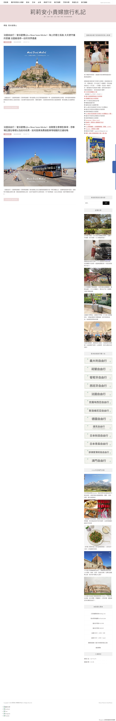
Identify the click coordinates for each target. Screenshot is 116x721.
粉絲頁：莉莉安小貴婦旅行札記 (94, 122)
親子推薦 (57, 2)
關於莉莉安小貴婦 (17, 2)
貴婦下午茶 (47, 2)
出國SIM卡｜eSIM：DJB (98, 633)
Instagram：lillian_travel (93, 120)
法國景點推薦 (8, 42)
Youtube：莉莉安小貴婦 (92, 129)
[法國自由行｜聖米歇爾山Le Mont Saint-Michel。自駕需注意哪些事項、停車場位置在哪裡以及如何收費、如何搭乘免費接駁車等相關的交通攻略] (40, 162)
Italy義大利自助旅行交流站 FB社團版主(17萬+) (99, 113)
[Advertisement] (37, 120)
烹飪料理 (66, 2)
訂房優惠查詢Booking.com (98, 613)
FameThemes (109, 702)
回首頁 (6, 2)
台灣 (39, 2)
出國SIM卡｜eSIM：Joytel (98, 638)
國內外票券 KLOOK (98, 623)
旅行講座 (84, 2)
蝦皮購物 (98, 647)
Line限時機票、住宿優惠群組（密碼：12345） (99, 126)
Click (114, 167)
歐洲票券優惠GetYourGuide (98, 618)
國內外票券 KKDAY (98, 628)
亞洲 (33, 2)
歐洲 (27, 2)
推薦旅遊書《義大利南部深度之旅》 (98, 642)
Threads (88, 124)
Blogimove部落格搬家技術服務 (107, 720)
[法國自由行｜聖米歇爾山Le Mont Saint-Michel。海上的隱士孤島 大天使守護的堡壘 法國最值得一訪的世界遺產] (40, 70)
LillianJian (17, 42)
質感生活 (75, 2)
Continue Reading (11, 107)
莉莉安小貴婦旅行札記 (58, 12)
